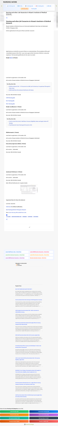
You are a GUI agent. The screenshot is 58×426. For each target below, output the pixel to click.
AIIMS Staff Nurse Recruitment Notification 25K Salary (21, 90)
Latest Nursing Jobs (14, 411)
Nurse (11, 57)
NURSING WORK (10, 2)
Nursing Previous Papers (14, 421)
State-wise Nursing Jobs (44, 414)
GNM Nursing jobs (10, 97)
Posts (18, 264)
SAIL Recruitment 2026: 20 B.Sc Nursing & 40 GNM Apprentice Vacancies (28, 299)
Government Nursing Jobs (43, 411)
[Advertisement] (29, 41)
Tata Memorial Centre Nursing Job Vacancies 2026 (20, 125)
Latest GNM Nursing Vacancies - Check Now (39, 251)
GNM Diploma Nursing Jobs (16, 216)
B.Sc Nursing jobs (10, 100)
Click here (8, 206)
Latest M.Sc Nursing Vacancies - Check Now (39, 254)
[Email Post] (6, 215)
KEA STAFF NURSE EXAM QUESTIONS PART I (23, 289)
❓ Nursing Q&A (34, 8)
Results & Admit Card (43, 421)
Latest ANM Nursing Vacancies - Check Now (14, 257)
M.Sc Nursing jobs (10, 103)
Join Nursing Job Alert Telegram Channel (16, 209)
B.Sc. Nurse (8, 216)
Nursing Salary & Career (44, 418)
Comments (19, 265)
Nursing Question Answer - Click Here (38, 257)
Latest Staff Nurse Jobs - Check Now (13, 251)
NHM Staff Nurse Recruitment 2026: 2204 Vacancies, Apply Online (27, 335)
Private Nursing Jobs (14, 414)
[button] (6, 18)
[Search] (56, 6)
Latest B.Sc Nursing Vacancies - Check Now (14, 254)
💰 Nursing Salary (24, 8)
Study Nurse (35, 216)
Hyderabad (25, 216)
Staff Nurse (30, 216)
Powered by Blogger (29, 424)
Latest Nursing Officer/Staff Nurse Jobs (17, 212)
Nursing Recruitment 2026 (14, 418)
